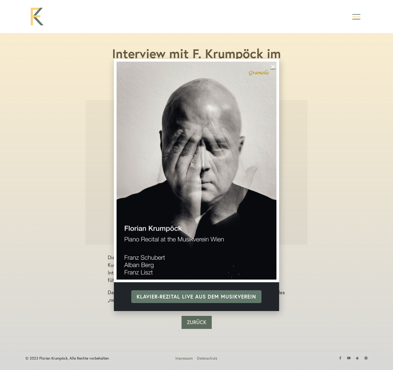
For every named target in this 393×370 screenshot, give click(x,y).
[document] (196, 185)
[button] (356, 17)
